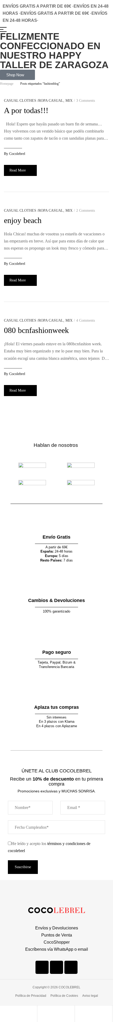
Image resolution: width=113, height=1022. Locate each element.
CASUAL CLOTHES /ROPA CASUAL (33, 101)
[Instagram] (56, 967)
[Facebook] (42, 967)
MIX (69, 101)
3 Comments (85, 101)
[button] (17, 75)
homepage (6, 83)
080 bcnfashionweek (36, 330)
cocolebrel (17, 154)
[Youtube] (71, 967)
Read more (17, 170)
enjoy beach (23, 220)
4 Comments (85, 320)
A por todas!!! (26, 110)
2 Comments (85, 211)
